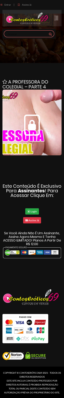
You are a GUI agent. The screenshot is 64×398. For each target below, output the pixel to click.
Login (33, 211)
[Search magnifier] (50, 34)
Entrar (7, 4)
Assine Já (26, 4)
